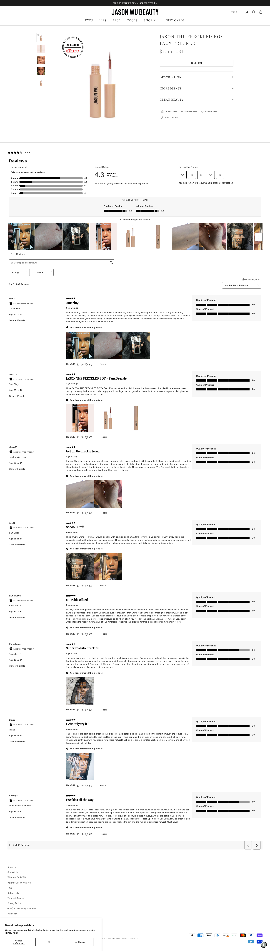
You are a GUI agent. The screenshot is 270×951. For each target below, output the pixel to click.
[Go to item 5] (41, 82)
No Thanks (80, 942)
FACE (117, 20)
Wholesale (13, 913)
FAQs (10, 887)
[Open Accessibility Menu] (264, 945)
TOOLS (132, 20)
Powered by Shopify (127, 938)
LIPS (103, 20)
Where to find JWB (17, 877)
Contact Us (13, 872)
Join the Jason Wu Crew (19, 882)
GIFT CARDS (175, 20)
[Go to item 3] (41, 60)
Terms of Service (16, 898)
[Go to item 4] (41, 71)
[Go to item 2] (41, 48)
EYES (89, 20)
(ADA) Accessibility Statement (22, 908)
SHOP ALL (152, 20)
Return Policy (14, 893)
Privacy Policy (11, 932)
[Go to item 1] (41, 37)
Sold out (197, 63)
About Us (12, 867)
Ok (49, 942)
